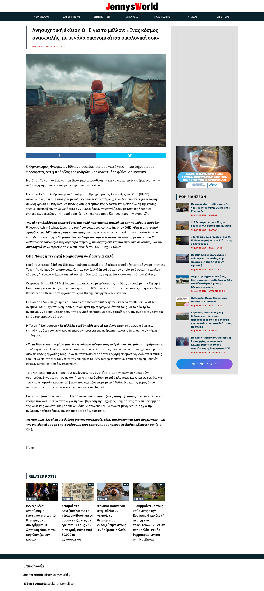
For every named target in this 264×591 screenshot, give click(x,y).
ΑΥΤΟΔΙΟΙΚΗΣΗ (217, 291)
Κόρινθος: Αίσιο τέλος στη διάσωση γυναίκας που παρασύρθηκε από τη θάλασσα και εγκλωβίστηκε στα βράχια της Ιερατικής (211, 319)
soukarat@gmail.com (61, 583)
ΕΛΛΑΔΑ (213, 215)
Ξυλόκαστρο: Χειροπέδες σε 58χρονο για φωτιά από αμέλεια (211, 224)
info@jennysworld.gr (57, 574)
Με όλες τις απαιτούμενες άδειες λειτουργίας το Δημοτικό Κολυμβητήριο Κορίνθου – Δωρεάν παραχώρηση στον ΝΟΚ (211, 343)
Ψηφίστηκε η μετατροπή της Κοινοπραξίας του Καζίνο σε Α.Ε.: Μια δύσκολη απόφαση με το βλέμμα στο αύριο (211, 282)
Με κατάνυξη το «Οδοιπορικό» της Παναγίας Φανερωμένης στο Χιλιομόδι (210, 208)
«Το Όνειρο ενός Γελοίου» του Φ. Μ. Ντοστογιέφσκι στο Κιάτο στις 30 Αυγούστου (211, 240)
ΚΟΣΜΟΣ (61, 46)
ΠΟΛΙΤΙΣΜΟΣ (216, 247)
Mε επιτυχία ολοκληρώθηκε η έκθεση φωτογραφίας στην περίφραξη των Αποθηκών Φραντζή (208, 260)
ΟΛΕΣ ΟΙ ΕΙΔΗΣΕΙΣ (204, 364)
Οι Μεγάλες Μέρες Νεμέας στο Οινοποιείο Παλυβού (209, 299)
